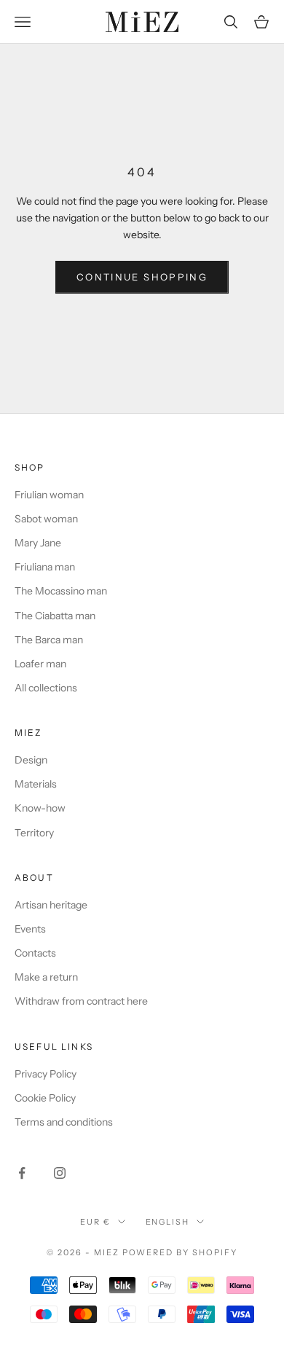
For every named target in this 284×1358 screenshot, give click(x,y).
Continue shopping (142, 277)
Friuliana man (45, 566)
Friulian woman (49, 494)
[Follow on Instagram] (59, 1173)
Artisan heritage (51, 904)
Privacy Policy (45, 1073)
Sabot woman (46, 518)
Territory (34, 832)
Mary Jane (38, 542)
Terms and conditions (64, 1122)
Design (31, 759)
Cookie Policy (45, 1097)
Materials (36, 783)
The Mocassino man (61, 590)
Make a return (46, 977)
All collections (46, 687)
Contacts (35, 952)
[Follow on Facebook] (22, 1173)
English (168, 1222)
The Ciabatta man (55, 615)
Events (30, 928)
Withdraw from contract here (81, 1001)
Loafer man (40, 663)
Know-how (40, 808)
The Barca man (49, 639)
